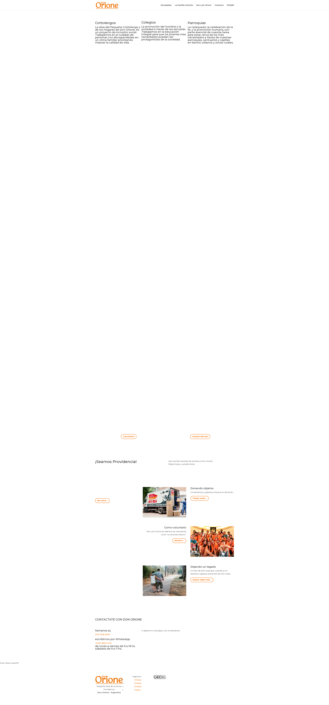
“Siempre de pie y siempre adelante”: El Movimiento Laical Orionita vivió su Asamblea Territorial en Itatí (163, 271)
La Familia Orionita (184, 5)
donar (220, 677)
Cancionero (128, 436)
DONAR (230, 5)
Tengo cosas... (200, 498)
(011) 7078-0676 (102, 634)
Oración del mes (200, 436)
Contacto (219, 5)
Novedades (166, 5)
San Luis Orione (203, 5)
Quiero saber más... (202, 580)
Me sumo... (102, 500)
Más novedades (164, 411)
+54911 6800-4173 (103, 643)
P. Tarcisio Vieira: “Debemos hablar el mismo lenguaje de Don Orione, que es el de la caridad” (158, 387)
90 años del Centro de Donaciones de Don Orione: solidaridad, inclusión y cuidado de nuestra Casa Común (158, 155)
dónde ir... (179, 540)
